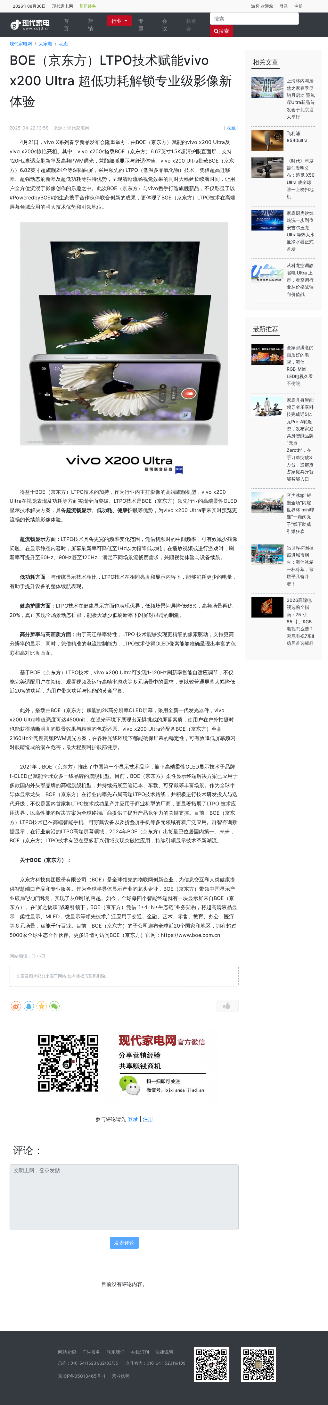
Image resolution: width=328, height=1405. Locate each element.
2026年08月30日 (29, 6)
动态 (63, 43)
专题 (141, 25)
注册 (298, 6)
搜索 (224, 31)
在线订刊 (140, 1352)
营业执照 (121, 1376)
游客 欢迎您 (262, 6)
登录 (284, 6)
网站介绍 (67, 1352)
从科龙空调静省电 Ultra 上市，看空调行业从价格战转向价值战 (300, 280)
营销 (90, 25)
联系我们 (116, 1352)
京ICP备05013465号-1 (81, 1376)
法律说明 (164, 1352)
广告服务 (91, 1352)
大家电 (45, 43)
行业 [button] (117, 21)
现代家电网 (62, 6)
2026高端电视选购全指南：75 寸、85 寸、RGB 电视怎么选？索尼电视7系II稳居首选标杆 (300, 621)
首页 (71, 25)
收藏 (231, 127)
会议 (164, 25)
